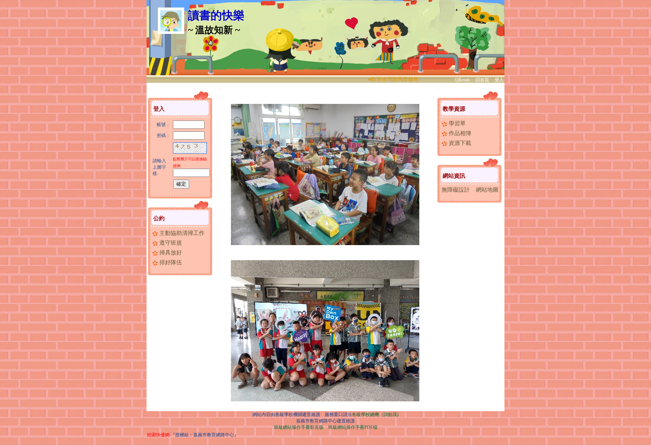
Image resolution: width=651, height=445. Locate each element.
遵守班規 (170, 243)
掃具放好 (170, 253)
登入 (499, 79)
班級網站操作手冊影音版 (299, 427)
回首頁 (482, 79)
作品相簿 (459, 133)
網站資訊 (454, 176)
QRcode (462, 79)
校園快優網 (158, 434)
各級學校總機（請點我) (375, 414)
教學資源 (454, 109)
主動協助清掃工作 (181, 233)
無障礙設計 (456, 190)
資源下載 (459, 143)
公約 (159, 218)
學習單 (456, 123)
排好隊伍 (170, 262)
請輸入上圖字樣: (159, 167)
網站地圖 (487, 190)
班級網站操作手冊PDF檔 (352, 427)
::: (148, 88)
